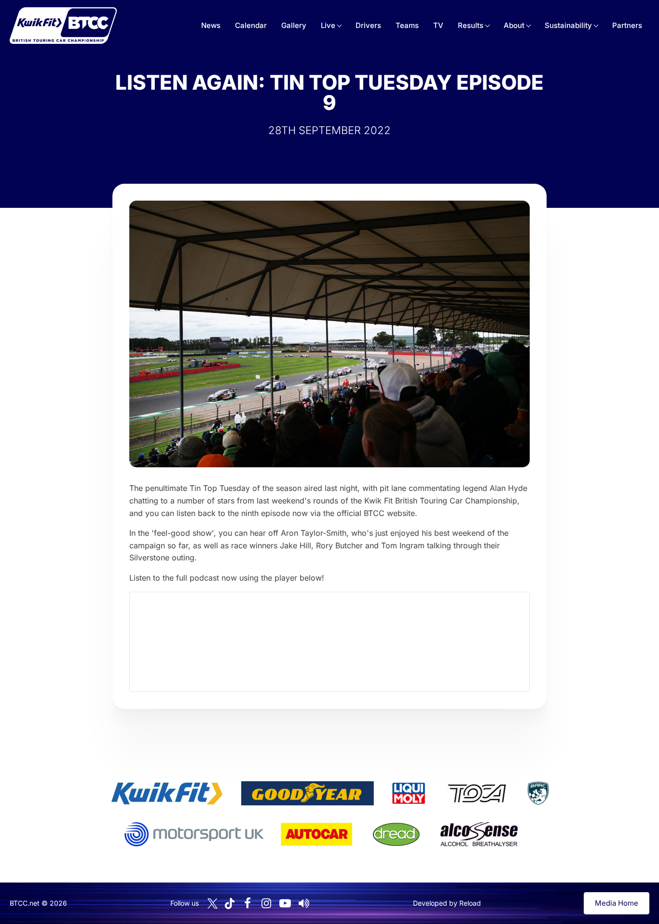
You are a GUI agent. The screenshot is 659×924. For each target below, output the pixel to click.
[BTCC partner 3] (408, 793)
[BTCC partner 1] (167, 793)
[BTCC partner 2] (307, 793)
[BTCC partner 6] (194, 834)
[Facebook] (247, 903)
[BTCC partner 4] (476, 793)
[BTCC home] (63, 25)
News (210, 25)
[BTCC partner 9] (479, 834)
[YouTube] (285, 903)
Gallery (293, 25)
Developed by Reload (447, 903)
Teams (407, 25)
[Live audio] (304, 903)
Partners (627, 25)
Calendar (251, 25)
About (514, 25)
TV (438, 25)
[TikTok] (229, 903)
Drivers (368, 25)
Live (328, 25)
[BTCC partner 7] (316, 834)
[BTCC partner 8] (396, 834)
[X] (212, 903)
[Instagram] (266, 903)
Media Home (616, 903)
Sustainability (568, 25)
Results (470, 25)
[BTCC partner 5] (538, 793)
